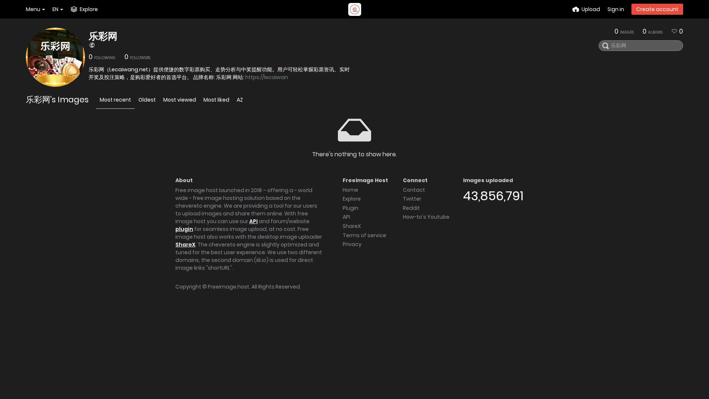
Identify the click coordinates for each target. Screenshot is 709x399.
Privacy (352, 244)
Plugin (350, 208)
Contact (414, 190)
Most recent (115, 99)
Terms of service (364, 235)
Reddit (411, 208)
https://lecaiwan (266, 77)
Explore (352, 198)
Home (350, 190)
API (253, 221)
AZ (240, 99)
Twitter (412, 198)
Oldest (147, 99)
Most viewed (179, 99)
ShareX (185, 244)
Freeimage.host (228, 286)
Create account (657, 9)
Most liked (216, 99)
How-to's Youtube (426, 217)
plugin (184, 229)
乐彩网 (103, 36)
